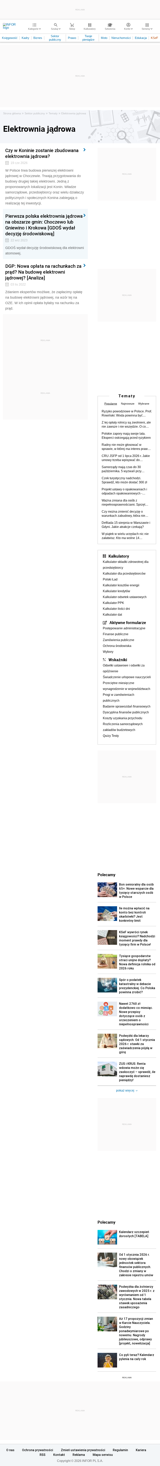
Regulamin (120, 1450)
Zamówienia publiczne (118, 640)
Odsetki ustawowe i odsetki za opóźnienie (124, 668)
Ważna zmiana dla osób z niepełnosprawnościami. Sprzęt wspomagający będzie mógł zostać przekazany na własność (126, 503)
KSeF (154, 37)
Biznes (37, 37)
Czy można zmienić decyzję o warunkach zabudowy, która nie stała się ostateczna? (123, 514)
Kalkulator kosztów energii (121, 585)
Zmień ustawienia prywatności (83, 1450)
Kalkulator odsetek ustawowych (125, 597)
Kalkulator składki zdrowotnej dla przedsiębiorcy (125, 564)
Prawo (72, 37)
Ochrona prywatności (37, 1450)
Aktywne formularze (127, 622)
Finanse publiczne (115, 634)
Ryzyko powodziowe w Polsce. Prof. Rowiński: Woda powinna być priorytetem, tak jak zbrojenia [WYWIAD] (127, 413)
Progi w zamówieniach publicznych (118, 697)
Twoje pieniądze (88, 37)
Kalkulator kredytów (116, 591)
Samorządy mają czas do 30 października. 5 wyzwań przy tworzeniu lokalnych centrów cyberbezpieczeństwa (121, 469)
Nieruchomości (121, 37)
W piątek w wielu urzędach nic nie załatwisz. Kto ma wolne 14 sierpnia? (125, 536)
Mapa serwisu (103, 1455)
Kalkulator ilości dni (116, 608)
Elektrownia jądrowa (73, 113)
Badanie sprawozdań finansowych (126, 706)
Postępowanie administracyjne (124, 628)
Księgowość (10, 37)
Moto (104, 37)
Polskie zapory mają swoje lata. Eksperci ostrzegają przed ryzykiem (126, 435)
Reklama (79, 1455)
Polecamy (106, 1222)
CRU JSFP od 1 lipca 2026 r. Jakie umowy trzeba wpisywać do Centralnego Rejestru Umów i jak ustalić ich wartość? (126, 458)
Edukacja (141, 37)
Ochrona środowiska (117, 645)
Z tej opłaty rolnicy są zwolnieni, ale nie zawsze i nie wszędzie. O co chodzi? (126, 425)
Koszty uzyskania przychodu (122, 718)
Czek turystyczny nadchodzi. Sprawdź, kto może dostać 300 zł (124, 480)
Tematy (53, 113)
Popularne (110, 403)
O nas (10, 1450)
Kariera (141, 1450)
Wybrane (143, 403)
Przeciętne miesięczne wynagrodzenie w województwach (126, 685)
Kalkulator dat (112, 614)
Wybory (108, 651)
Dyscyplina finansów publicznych (126, 712)
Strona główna (12, 113)
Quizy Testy (111, 735)
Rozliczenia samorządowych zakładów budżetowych (123, 727)
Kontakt (59, 1455)
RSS (42, 1455)
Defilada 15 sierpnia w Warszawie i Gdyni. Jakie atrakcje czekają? (126, 524)
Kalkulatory (118, 556)
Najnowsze (127, 403)
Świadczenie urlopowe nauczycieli (127, 677)
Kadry (25, 37)
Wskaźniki (117, 659)
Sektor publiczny (55, 37)
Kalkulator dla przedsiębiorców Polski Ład (124, 576)
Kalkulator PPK (113, 602)
